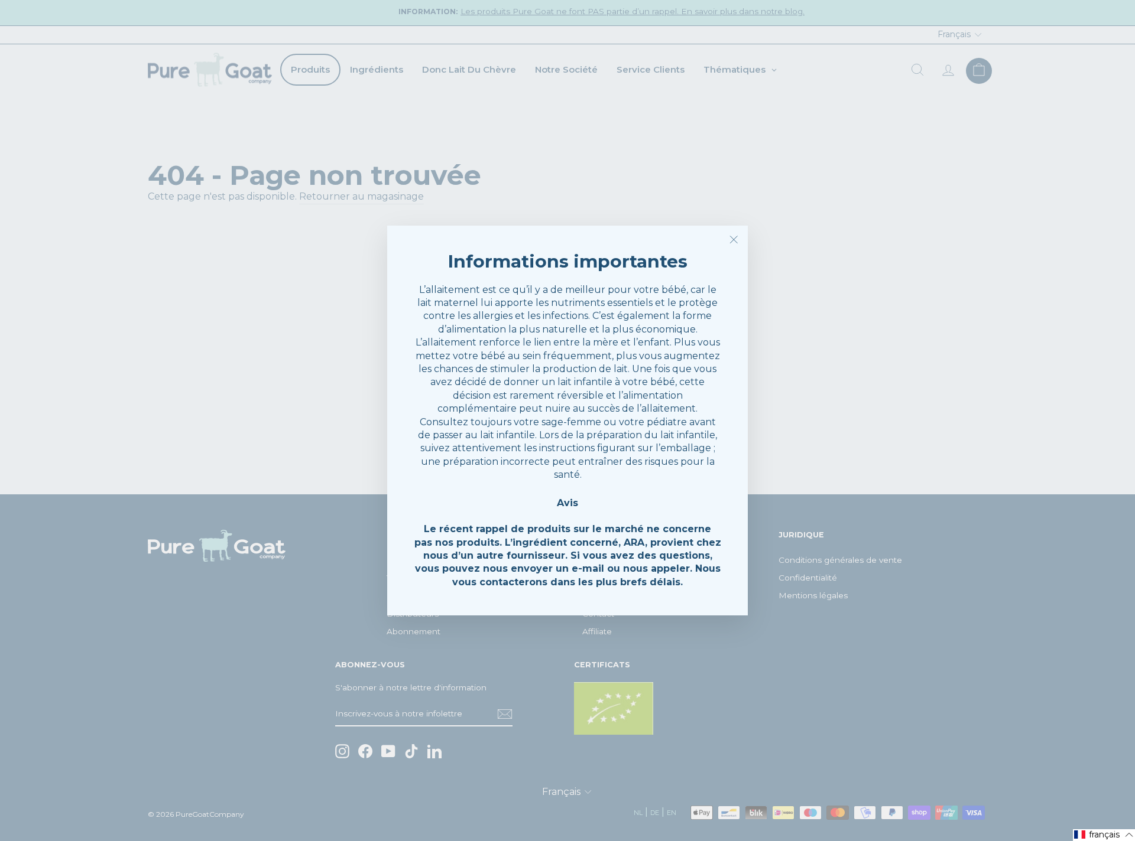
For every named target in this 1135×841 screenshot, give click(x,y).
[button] (1104, 835)
